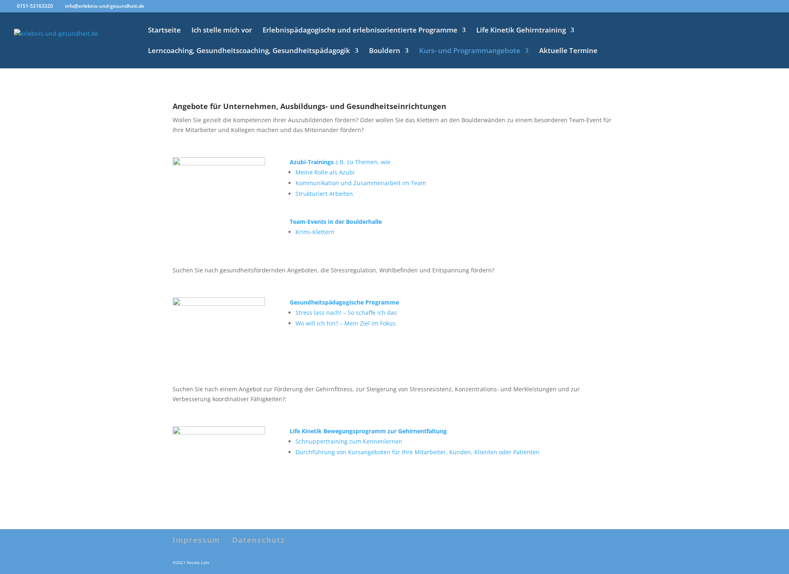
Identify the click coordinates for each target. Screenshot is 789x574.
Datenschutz (258, 540)
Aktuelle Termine (568, 51)
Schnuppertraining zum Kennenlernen (348, 441)
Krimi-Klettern (315, 232)
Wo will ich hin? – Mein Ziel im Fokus (345, 323)
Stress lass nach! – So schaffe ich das (346, 312)
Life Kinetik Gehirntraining (521, 31)
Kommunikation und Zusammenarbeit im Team (360, 183)
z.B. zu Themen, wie (340, 162)
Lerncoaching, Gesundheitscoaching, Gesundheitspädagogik (249, 51)
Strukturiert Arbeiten (324, 194)
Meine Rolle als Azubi (325, 172)
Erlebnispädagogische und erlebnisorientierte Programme (360, 31)
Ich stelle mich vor (221, 31)
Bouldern (384, 51)
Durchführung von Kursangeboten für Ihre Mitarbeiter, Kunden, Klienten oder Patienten (417, 452)
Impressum (196, 540)
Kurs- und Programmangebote (469, 51)
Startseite (164, 31)
